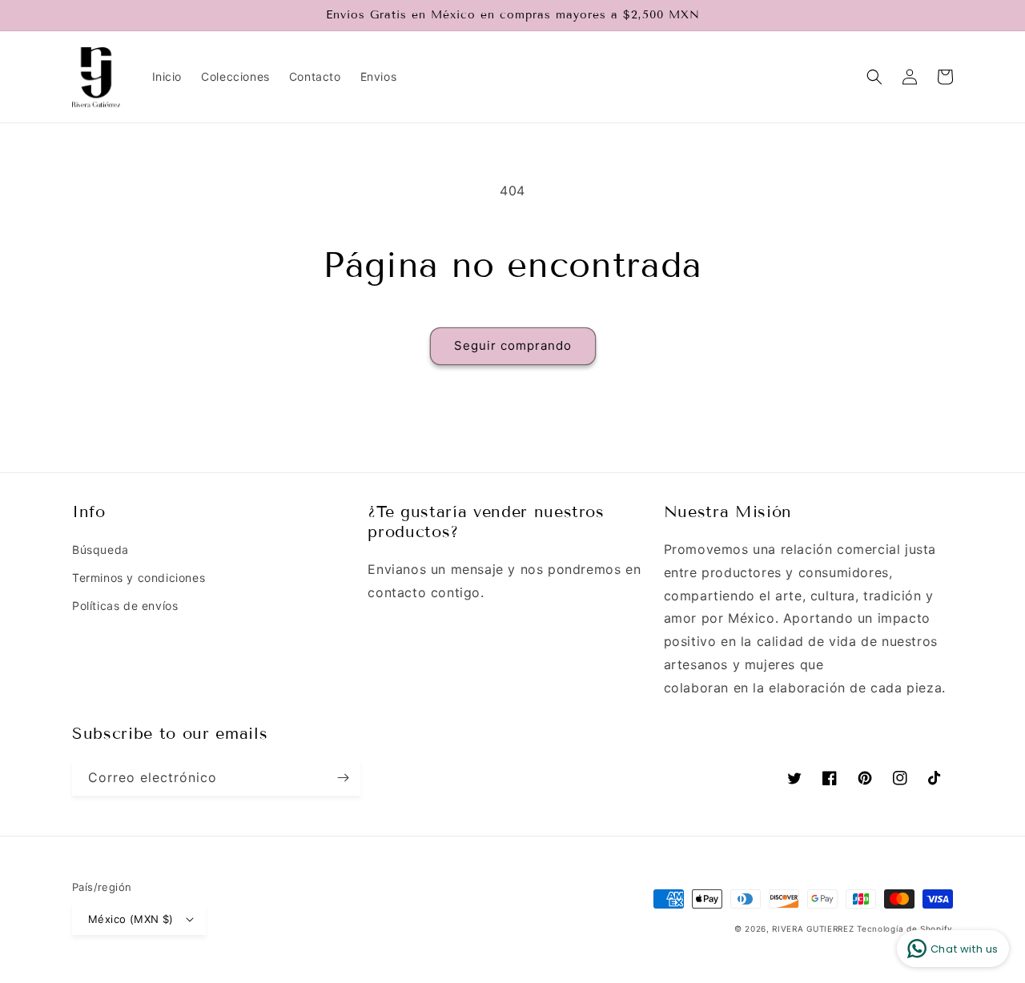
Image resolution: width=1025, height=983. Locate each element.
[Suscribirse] (342, 778)
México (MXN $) (131, 919)
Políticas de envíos (125, 605)
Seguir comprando (513, 345)
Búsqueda (100, 549)
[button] (874, 76)
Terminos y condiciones (138, 577)
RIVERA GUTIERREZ (814, 928)
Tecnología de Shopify (905, 928)
